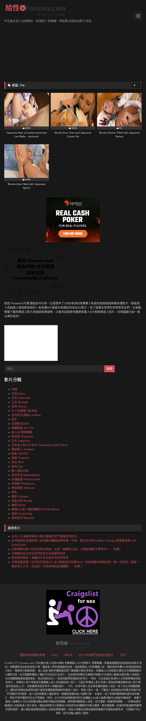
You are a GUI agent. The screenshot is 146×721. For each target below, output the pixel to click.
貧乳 (14, 492)
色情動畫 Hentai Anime (26, 479)
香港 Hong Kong (21, 513)
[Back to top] (135, 710)
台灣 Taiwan (19, 406)
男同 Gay (17, 466)
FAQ (54, 655)
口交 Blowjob (19, 402)
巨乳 (14, 419)
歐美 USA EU (19, 453)
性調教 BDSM (20, 423)
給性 (15, 663)
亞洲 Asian (18, 393)
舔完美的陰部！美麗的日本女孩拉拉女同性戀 (39, 557)
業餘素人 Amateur (22, 449)
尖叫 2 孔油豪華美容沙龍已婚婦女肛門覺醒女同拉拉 (44, 536)
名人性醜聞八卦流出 (24, 410)
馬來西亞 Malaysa (22, 517)
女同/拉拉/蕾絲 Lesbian (26, 415)
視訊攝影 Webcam (23, 487)
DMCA (68, 655)
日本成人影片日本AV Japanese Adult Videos (39, 445)
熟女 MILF (17, 462)
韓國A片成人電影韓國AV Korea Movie (35, 509)
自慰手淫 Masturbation (25, 475)
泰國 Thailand (20, 457)
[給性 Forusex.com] (73, 11)
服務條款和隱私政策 (32, 655)
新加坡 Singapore (22, 436)
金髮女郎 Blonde (22, 500)
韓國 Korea (18, 505)
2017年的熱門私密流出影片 (96, 655)
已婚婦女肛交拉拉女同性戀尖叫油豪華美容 (38, 553)
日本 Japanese (20, 440)
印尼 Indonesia (20, 397)
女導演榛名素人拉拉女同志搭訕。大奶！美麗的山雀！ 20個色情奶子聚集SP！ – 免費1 (66, 549)
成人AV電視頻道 (21, 432)
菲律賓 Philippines (23, 483)
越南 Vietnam (19, 496)
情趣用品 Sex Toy (22, 427)
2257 (123, 655)
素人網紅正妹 (19, 470)
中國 (14, 389)
